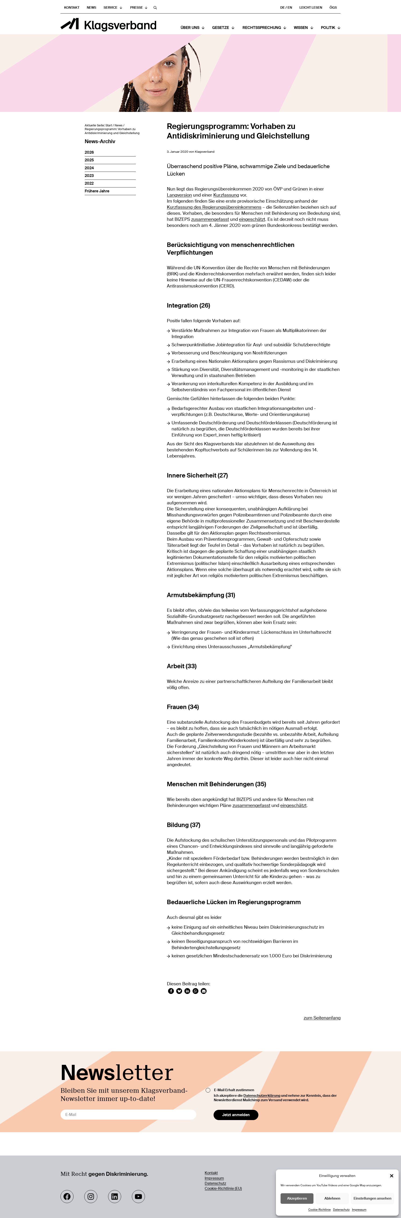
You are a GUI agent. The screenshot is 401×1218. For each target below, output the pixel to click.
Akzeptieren (297, 1198)
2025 (89, 160)
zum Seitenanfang (322, 1018)
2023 (89, 175)
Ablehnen (332, 1198)
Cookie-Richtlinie (319, 1209)
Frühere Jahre (97, 191)
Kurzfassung (226, 195)
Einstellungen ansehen (372, 1198)
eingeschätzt (252, 219)
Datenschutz (341, 1209)
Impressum (359, 1209)
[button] (391, 1175)
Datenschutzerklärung (261, 1095)
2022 (89, 183)
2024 (89, 168)
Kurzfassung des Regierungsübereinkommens (214, 207)
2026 (89, 152)
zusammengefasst (210, 219)
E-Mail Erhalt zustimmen (234, 1090)
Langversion (179, 195)
